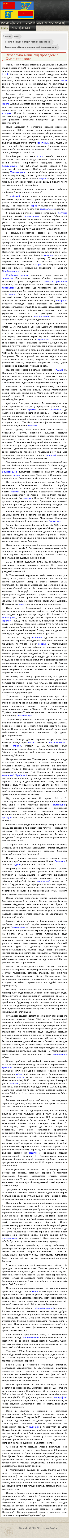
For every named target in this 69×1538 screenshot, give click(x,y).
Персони (29, 23)
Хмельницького (18, 172)
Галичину (16, 745)
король (5, 103)
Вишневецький (9, 471)
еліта (21, 604)
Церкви (32, 409)
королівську (43, 142)
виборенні (61, 300)
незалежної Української (14, 775)
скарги (42, 178)
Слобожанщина (11, 271)
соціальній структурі (43, 1308)
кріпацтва (7, 817)
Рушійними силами (17, 275)
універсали (56, 409)
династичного (60, 1054)
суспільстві (43, 339)
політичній (14, 196)
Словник (42, 23)
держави (32, 425)
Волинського (55, 521)
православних (32, 216)
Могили (15, 491)
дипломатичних (31, 1337)
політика (62, 213)
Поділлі (33, 1153)
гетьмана (58, 369)
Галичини (60, 861)
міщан (38, 264)
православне (9, 287)
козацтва (6, 113)
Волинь (32, 742)
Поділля (17, 864)
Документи (28, 28)
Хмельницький (9, 166)
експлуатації (43, 881)
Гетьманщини (59, 804)
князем (27, 498)
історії (5, 74)
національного (47, 209)
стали (64, 80)
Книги (5, 28)
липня (16, 475)
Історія (17, 23)
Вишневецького (56, 742)
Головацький (8, 617)
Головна (6, 23)
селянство (7, 278)
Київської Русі (25, 715)
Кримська (7, 1067)
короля (42, 644)
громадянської (9, 1238)
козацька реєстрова (55, 281)
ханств (20, 1077)
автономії (51, 455)
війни (19, 1074)
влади (12, 294)
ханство (14, 1083)
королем (6, 620)
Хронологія (56, 23)
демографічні (60, 1397)
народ (34, 205)
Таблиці (15, 28)
